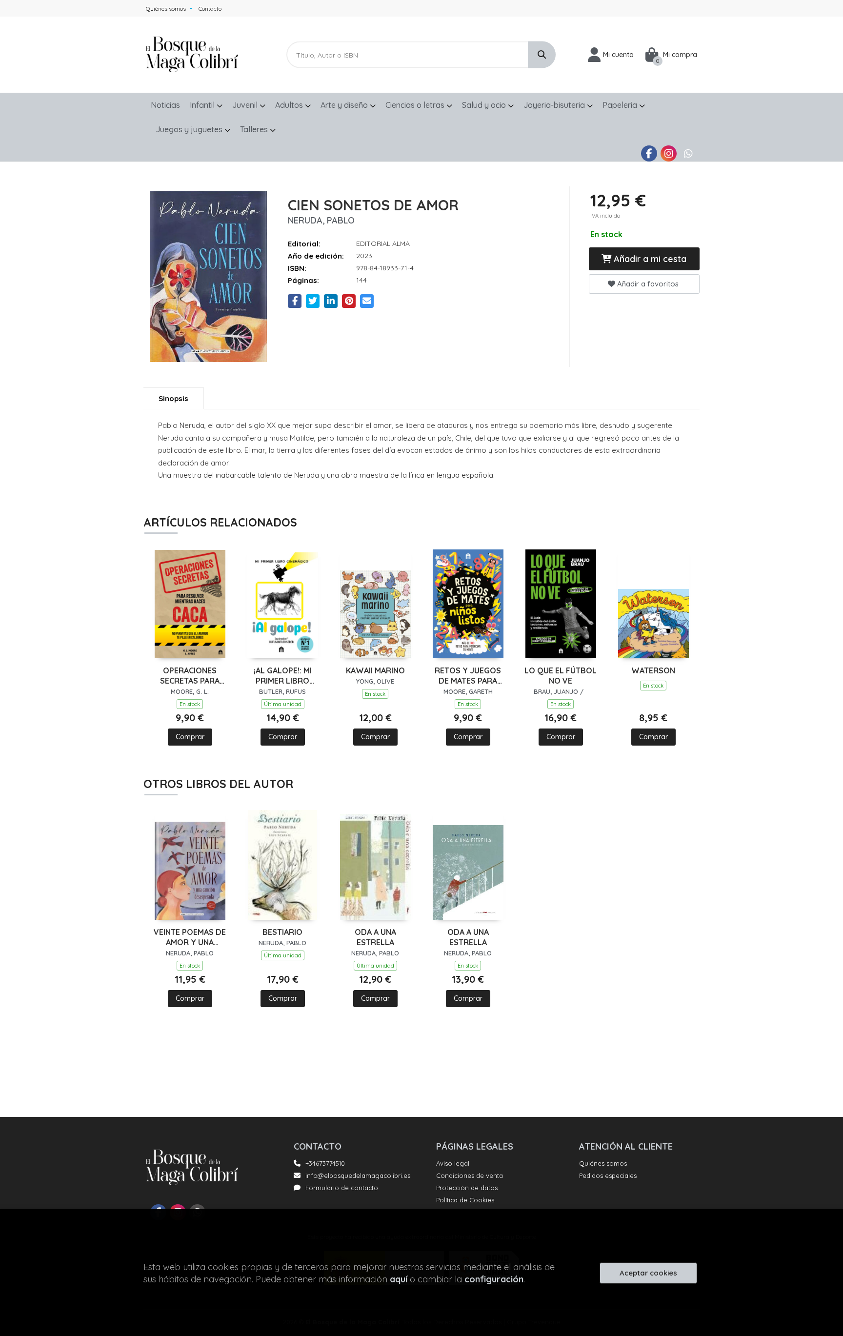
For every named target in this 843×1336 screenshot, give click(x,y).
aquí (398, 1279)
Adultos (290, 105)
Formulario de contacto (341, 1188)
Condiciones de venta (469, 1175)
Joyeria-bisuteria (555, 105)
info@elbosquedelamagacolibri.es (357, 1175)
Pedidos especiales (608, 1175)
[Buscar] (542, 54)
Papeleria (620, 105)
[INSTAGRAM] (669, 153)
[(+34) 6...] (688, 153)
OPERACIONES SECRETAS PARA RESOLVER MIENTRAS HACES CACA (190, 676)
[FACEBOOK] (649, 153)
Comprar (190, 736)
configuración (493, 1279)
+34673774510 (325, 1163)
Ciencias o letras (415, 105)
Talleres (255, 129)
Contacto (210, 8)
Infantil (203, 105)
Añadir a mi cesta (648, 258)
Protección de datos (467, 1188)
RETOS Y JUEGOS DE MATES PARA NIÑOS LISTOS (468, 676)
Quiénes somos (166, 8)
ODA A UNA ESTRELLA (375, 937)
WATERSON (653, 670)
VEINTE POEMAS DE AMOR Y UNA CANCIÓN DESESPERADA (190, 937)
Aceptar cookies (648, 1272)
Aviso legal (452, 1163)
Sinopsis (173, 398)
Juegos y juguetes (190, 129)
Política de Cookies (465, 1200)
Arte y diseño (345, 105)
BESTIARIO (282, 932)
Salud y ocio (485, 105)
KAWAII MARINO (375, 670)
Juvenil (246, 105)
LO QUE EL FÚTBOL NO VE (560, 676)
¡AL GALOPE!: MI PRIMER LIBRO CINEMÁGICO (283, 676)
